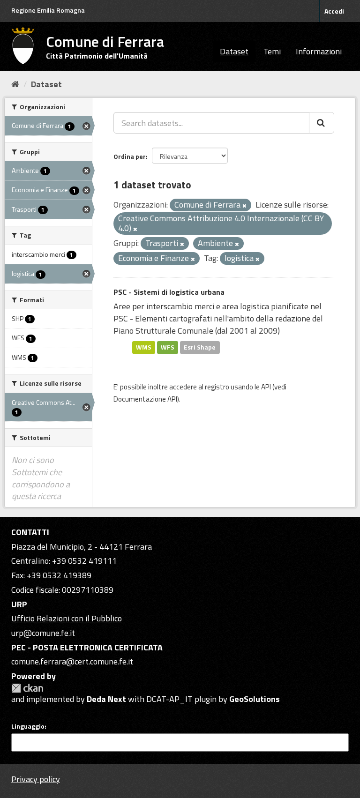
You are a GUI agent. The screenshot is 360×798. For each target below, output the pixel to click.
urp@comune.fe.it (43, 632)
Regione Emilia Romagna (48, 10)
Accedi (334, 11)
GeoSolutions (254, 699)
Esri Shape (200, 347)
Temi (272, 51)
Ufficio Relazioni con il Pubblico (66, 618)
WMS (143, 347)
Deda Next (106, 699)
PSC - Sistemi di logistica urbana (169, 292)
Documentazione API (145, 399)
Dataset (234, 51)
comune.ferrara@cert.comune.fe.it (72, 661)
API (266, 386)
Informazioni (319, 51)
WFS (167, 347)
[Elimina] (244, 205)
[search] (321, 123)
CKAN (27, 688)
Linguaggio (28, 726)
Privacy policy (35, 779)
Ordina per (129, 156)
